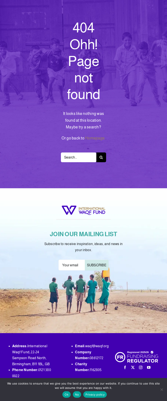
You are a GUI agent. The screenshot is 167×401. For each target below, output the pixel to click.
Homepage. (95, 138)
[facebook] (125, 367)
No (77, 394)
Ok (66, 394)
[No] (161, 389)
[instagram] (140, 367)
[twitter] (133, 367)
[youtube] (148, 367)
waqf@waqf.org (97, 346)
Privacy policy (95, 394)
